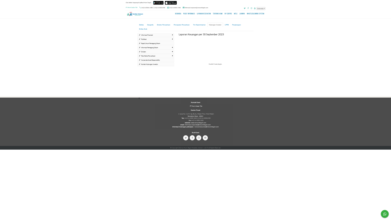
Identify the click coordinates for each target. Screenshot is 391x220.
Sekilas (141, 25)
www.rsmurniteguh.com (198, 123)
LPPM (227, 25)
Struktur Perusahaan (163, 25)
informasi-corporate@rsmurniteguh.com (196, 8)
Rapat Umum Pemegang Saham (150, 43)
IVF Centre (228, 14)
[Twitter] (185, 137)
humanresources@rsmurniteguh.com (207, 127)
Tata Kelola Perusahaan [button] (148, 56)
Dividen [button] (143, 52)
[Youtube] (205, 137)
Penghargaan (236, 25)
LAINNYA (242, 14)
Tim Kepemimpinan (199, 25)
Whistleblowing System (255, 14)
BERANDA (178, 14)
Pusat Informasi (189, 14)
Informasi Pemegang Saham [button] (149, 47)
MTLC (235, 14)
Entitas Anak (143, 29)
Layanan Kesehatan (204, 14)
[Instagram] (198, 137)
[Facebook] (192, 137)
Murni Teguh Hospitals (190, 148)
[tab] (156, 35)
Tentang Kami (217, 14)
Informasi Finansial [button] (147, 35)
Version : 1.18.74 (203, 148)
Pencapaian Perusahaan (182, 25)
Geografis (150, 25)
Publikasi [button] (144, 39)
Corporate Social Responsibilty (150, 60)
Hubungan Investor (215, 25)
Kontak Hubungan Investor (149, 64)
